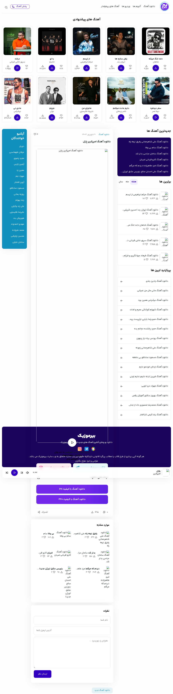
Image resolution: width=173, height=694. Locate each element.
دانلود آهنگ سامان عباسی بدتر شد (151, 153)
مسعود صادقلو (17, 188)
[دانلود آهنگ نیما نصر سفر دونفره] (155, 90)
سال (121, 181)
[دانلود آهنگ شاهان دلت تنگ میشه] (155, 41)
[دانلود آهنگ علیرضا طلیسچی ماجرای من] (86, 90)
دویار (21, 146)
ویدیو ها (126, 6)
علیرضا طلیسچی (17, 212)
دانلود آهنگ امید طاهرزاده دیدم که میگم (148, 165)
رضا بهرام (19, 200)
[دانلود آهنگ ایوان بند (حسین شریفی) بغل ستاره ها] (121, 41)
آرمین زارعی (19, 164)
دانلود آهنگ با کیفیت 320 (72, 499)
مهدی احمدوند (17, 224)
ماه (127, 181)
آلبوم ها (137, 6)
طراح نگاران (80, 461)
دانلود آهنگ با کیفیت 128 (72, 489)
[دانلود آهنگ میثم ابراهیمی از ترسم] (86, 41)
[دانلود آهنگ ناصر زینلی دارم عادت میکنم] (121, 90)
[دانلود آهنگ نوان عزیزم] (52, 90)
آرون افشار (19, 182)
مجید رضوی (19, 158)
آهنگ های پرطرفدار (110, 6)
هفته (133, 181)
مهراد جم (20, 176)
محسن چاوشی (17, 236)
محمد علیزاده (18, 230)
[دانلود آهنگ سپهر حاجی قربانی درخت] (17, 41)
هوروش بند (18, 218)
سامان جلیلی (18, 242)
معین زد (20, 170)
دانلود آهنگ (149, 6)
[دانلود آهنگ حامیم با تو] (52, 41)
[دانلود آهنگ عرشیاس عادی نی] (17, 90)
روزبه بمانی (19, 194)
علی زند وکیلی (17, 206)
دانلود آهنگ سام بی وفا (156, 147)
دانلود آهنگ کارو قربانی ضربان (154, 159)
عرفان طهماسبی (16, 152)
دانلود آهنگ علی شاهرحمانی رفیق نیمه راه (148, 141)
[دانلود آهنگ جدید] (164, 6)
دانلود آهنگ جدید (81, 452)
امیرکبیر (69, 452)
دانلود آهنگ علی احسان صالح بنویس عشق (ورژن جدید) (143, 171)
